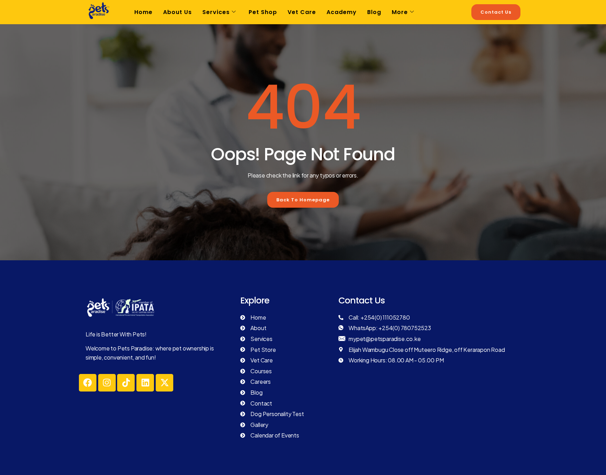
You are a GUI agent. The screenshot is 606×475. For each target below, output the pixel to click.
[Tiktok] (126, 383)
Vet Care (302, 12)
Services (216, 12)
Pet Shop (263, 12)
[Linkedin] (145, 383)
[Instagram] (107, 383)
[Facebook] (87, 383)
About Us (177, 12)
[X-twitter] (164, 383)
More (400, 12)
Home (143, 12)
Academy (341, 12)
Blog (374, 12)
